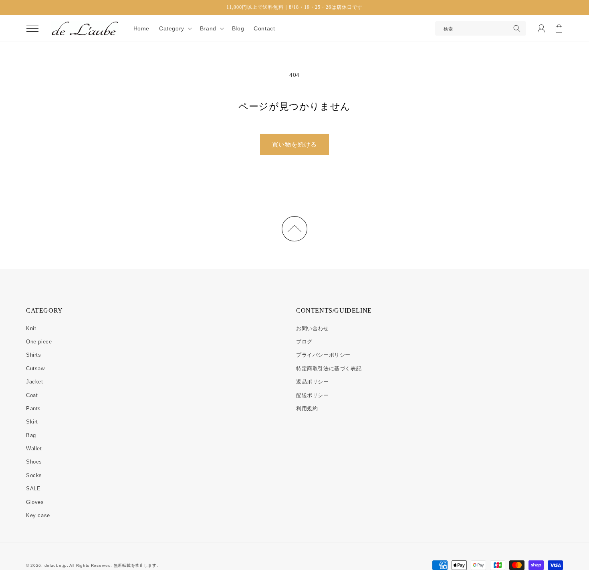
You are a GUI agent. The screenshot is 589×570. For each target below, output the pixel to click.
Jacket (34, 382)
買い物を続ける (294, 144)
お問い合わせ (312, 328)
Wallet (34, 449)
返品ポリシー (312, 382)
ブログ (304, 342)
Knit (31, 328)
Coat (32, 395)
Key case (38, 515)
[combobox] (480, 28)
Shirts (33, 355)
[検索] (517, 28)
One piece (39, 342)
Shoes (34, 462)
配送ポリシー (312, 395)
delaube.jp (55, 565)
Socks (34, 475)
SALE (33, 489)
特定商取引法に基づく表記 (328, 368)
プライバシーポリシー (323, 355)
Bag (31, 435)
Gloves (35, 502)
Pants (33, 408)
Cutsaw (35, 368)
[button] (32, 28)
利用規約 (307, 408)
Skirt (32, 422)
